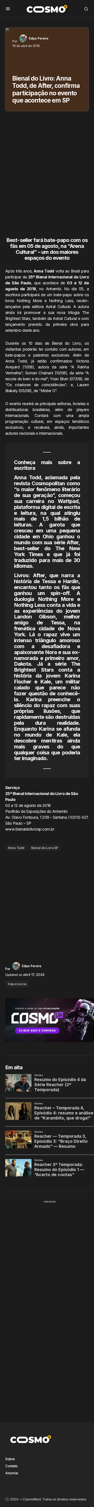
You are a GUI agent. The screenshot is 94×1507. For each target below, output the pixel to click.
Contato (11, 1466)
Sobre (10, 1459)
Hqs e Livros (17, 984)
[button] (7, 8)
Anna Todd (16, 848)
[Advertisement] (47, 176)
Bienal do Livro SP (44, 848)
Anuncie (11, 1473)
